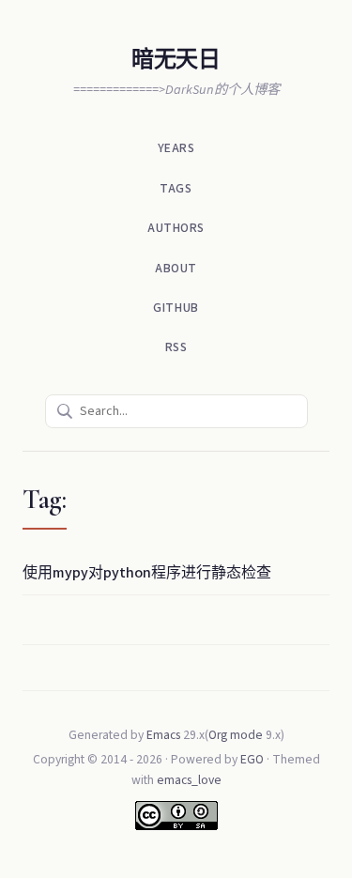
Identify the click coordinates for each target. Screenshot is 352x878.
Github (175, 307)
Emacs (163, 735)
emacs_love (189, 780)
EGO (252, 759)
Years (176, 148)
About (176, 268)
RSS (176, 347)
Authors (176, 228)
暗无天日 (175, 59)
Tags (175, 188)
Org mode (235, 735)
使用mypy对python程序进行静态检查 (147, 572)
